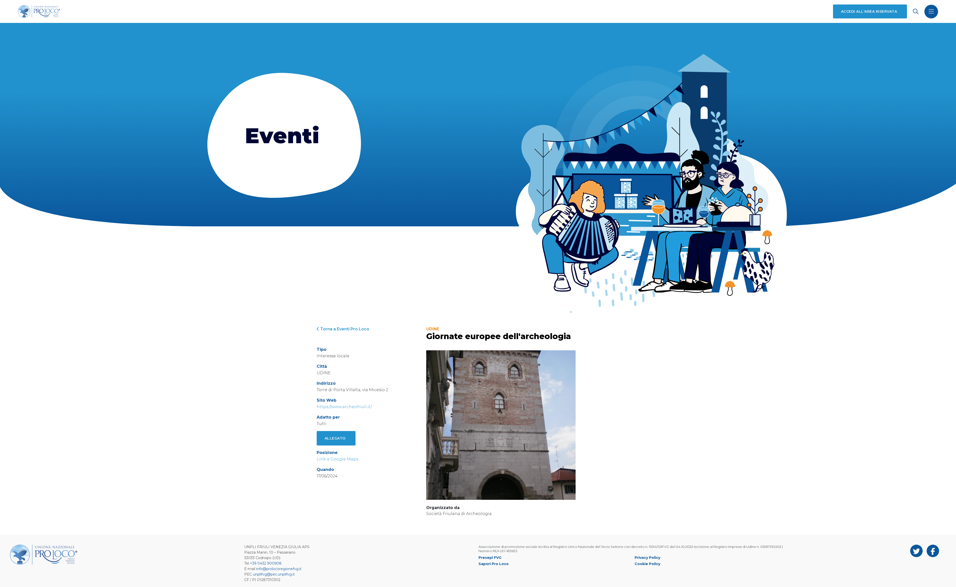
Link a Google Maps (337, 459)
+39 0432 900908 (266, 563)
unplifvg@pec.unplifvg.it (274, 574)
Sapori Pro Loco (493, 564)
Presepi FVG (489, 557)
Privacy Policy (647, 557)
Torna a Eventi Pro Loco (344, 329)
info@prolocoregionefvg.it (278, 569)
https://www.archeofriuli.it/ (344, 406)
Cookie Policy (647, 564)
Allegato (335, 438)
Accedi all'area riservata (869, 11)
